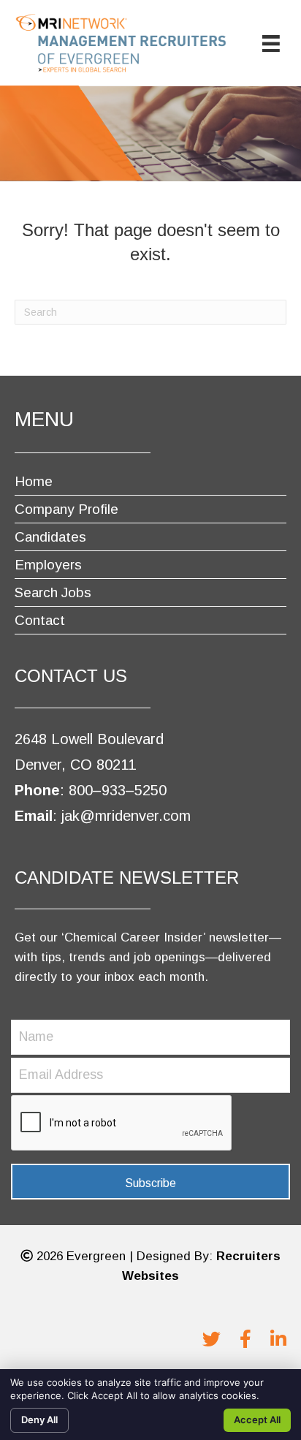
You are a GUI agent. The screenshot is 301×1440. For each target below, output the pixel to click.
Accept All (257, 1419)
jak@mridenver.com (124, 816)
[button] (150, 1182)
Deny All (39, 1419)
